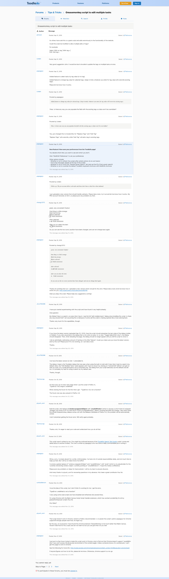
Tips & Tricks (55, 12)
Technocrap (40, 379)
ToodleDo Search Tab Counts (107, 441)
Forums (40, 12)
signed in (73, 571)
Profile (105, 18)
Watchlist (66, 18)
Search (85, 18)
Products (56, 3)
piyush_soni (40, 403)
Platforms (105, 3)
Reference (128, 35)
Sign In (137, 3)
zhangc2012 (41, 202)
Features (80, 3)
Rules (125, 18)
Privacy (68, 578)
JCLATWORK (41, 304)
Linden (39, 59)
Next (56, 567)
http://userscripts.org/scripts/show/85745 (73, 290)
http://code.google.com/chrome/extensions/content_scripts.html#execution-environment (100, 548)
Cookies (80, 578)
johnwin (39, 35)
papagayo (40, 71)
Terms (74, 578)
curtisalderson (41, 482)
